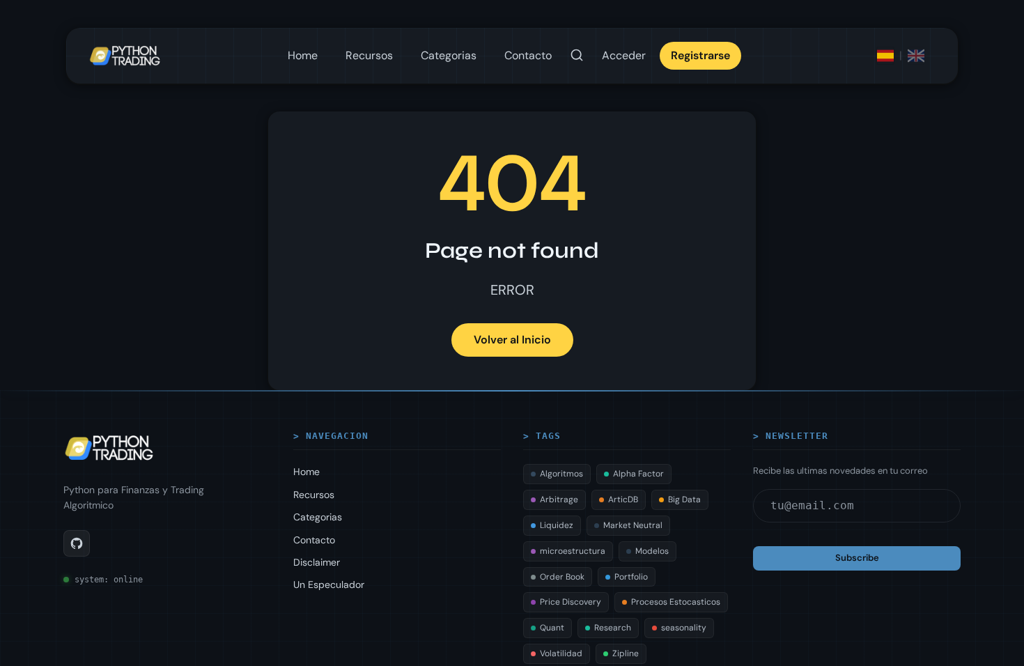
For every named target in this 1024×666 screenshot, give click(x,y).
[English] (916, 55)
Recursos (369, 55)
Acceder (624, 55)
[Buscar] (577, 56)
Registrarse (700, 55)
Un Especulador (328, 584)
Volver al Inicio (512, 339)
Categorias (448, 55)
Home (303, 55)
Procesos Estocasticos (675, 601)
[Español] (885, 55)
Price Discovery (570, 601)
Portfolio (631, 576)
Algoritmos (561, 473)
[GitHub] (76, 543)
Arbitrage (559, 499)
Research (612, 627)
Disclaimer (316, 562)
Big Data (684, 499)
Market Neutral (632, 525)
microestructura (572, 551)
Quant (552, 627)
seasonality (683, 627)
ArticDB (623, 499)
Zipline (625, 653)
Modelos (652, 551)
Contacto (528, 55)
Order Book (562, 576)
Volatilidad (561, 653)
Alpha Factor (638, 473)
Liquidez (556, 525)
